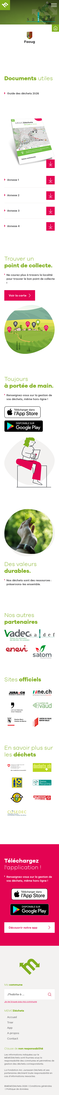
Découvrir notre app (23, 927)
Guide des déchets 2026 (23, 93)
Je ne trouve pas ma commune (20, 1001)
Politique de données (17, 1089)
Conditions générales (40, 1086)
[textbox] (24, 994)
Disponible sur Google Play (23, 426)
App (9, 1027)
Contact (12, 1038)
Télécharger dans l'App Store (22, 412)
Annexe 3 (13, 210)
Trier (10, 1022)
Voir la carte (17, 295)
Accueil (12, 1017)
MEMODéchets (5, 5)
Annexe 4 (13, 226)
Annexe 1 (13, 179)
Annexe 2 (13, 195)
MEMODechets (30, 967)
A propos (13, 1033)
